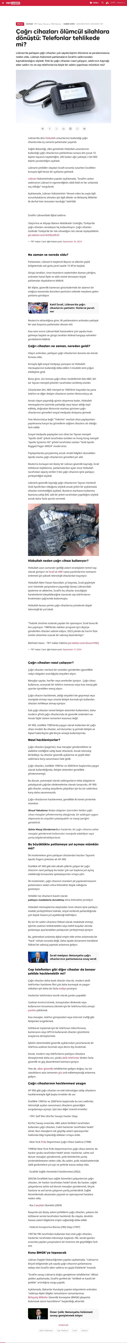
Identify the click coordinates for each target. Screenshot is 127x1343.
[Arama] (102, 2)
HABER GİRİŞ (69, 24)
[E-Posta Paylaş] (84, 128)
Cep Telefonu (62, 1330)
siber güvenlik (45, 1068)
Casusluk (39, 1205)
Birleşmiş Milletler (38, 1297)
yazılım (32, 1010)
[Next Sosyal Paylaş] (42, 128)
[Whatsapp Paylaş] (77, 128)
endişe (62, 988)
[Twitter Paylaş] (56, 128)
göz (60, 1072)
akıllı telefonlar (70, 1057)
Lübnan (32, 178)
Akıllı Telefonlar (46, 1330)
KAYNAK (29, 24)
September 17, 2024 (72, 649)
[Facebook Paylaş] (49, 128)
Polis (43, 1142)
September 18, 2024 (72, 241)
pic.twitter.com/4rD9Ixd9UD (43, 235)
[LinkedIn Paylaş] (63, 128)
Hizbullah (50, 138)
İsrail (51, 571)
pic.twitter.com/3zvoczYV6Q (83, 643)
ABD (60, 571)
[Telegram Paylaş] (70, 128)
